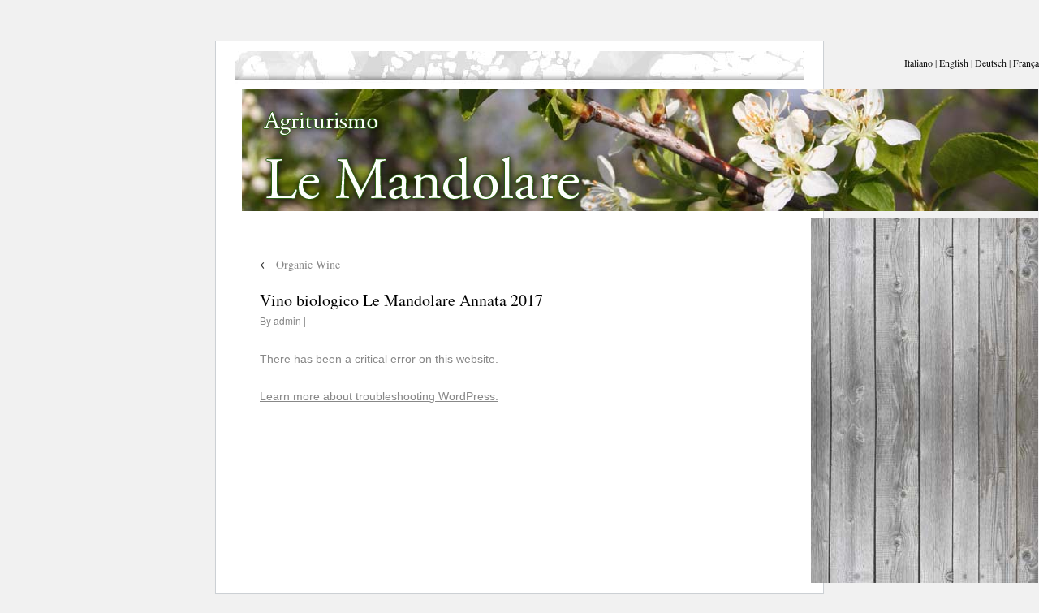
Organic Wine (300, 264)
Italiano (918, 62)
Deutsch (991, 62)
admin (287, 320)
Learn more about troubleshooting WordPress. (379, 396)
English (953, 62)
